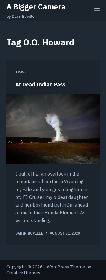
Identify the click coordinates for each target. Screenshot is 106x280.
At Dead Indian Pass (40, 84)
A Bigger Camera (36, 7)
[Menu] (97, 10)
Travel (22, 72)
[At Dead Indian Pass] (53, 129)
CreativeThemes (23, 273)
